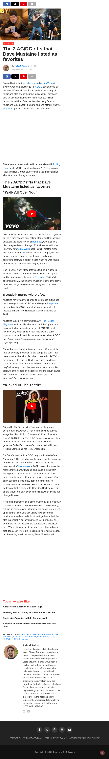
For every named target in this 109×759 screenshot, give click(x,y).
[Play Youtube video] (32, 213)
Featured (7, 637)
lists (51, 637)
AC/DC (38, 87)
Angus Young (47, 83)
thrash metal (21, 639)
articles (25, 634)
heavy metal (30, 637)
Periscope (40, 277)
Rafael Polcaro (22, 66)
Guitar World (23, 249)
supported (54, 303)
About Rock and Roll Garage (84, 738)
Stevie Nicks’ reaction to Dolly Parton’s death (25, 618)
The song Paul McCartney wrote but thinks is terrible (29, 612)
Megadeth (8, 108)
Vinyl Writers (23, 466)
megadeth (8, 639)
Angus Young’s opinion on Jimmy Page (22, 606)
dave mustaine (51, 634)
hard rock (18, 637)
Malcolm (31, 83)
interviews (42, 637)
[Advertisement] (32, 137)
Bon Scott (37, 242)
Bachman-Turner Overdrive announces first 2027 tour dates (29, 624)
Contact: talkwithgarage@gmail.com (29, 738)
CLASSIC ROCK (36, 634)
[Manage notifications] (102, 752)
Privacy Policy (59, 738)
